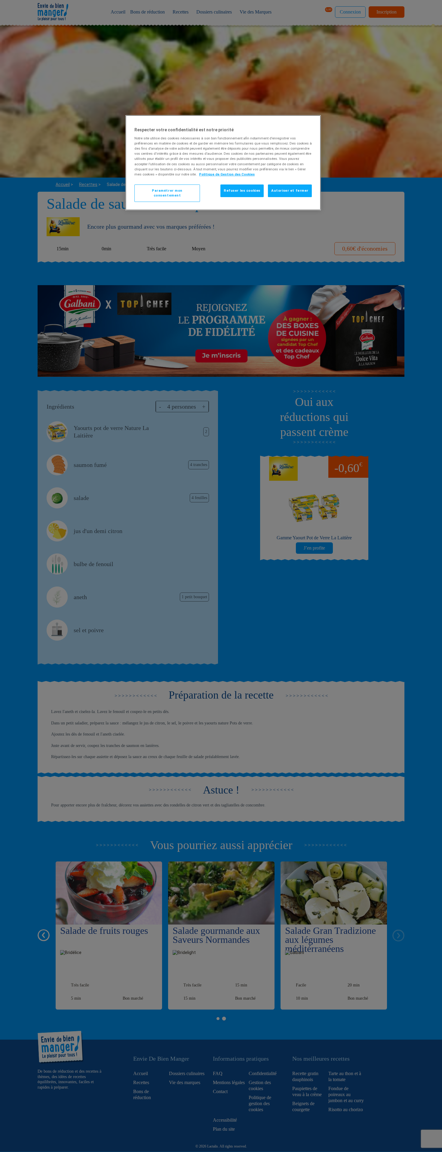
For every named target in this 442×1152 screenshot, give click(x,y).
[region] (223, 162)
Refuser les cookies (242, 190)
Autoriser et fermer (289, 190)
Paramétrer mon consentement (167, 192)
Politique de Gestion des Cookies (227, 174)
